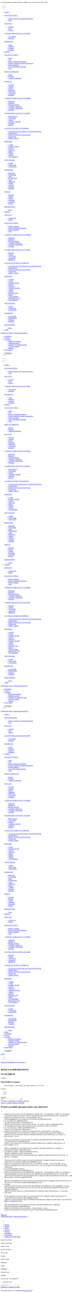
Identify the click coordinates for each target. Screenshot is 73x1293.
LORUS (10, 148)
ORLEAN (11, 150)
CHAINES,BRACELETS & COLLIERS (17, 113)
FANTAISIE (12, 175)
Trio (9, 60)
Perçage (10, 30)
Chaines (10, 120)
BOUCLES (8, 23)
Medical (10, 125)
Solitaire (10, 183)
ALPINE (11, 279)
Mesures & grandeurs (14, 341)
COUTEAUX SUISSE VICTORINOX (17, 128)
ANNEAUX (12, 218)
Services (7, 338)
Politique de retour (13, 343)
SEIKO (10, 152)
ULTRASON (12, 167)
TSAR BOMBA (13, 297)
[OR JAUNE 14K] (5, 1094)
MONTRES (8, 141)
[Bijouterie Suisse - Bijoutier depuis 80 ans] (14, 333)
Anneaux (11, 27)
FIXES (10, 88)
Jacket (10, 58)
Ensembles (11, 202)
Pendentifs (11, 200)
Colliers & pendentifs (14, 78)
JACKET (11, 85)
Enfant (7, 12)
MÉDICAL (11, 182)
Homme (7, 212)
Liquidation (8, 336)
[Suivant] (5, 1059)
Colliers (10, 198)
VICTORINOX (13, 157)
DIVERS (11, 110)
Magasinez (4, 1062)
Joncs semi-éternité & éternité (17, 67)
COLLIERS (12, 37)
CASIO (10, 145)
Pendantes (11, 90)
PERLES (7, 192)
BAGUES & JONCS (11, 15)
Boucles (10, 197)
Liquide (10, 163)
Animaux (11, 48)
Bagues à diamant (13, 226)
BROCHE (11, 173)
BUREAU (11, 103)
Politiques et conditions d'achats (10, 1287)
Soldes (7, 330)
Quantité (3, 1097)
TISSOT (11, 153)
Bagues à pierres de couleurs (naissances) (20, 18)
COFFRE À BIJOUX (15, 106)
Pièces (10, 210)
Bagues (10, 75)
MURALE (11, 101)
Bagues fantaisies (13, 65)
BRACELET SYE (14, 298)
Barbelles (11, 95)
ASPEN (10, 155)
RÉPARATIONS (10, 207)
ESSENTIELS (12, 133)
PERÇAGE (11, 91)
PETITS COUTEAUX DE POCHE (19, 135)
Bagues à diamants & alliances (17, 61)
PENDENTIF (9, 41)
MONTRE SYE (13, 293)
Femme (7, 52)
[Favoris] (70, 1114)
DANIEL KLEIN (13, 146)
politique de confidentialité (12, 1237)
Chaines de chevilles (14, 121)
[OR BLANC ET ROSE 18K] (5, 1092)
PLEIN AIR (12, 137)
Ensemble (11, 123)
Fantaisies (11, 50)
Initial (10, 176)
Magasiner (4, 1215)
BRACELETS (12, 116)
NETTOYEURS (10, 160)
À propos (7, 339)
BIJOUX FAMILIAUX (12, 72)
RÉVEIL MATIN (13, 105)
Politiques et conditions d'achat (17, 345)
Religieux (11, 46)
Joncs (10, 20)
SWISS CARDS (13, 138)
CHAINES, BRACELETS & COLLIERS (17, 33)
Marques (11, 348)
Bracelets (11, 38)
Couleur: (3, 1089)
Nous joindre (8, 350)
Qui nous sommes (13, 346)
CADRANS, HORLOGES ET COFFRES (18, 98)
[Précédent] (1, 1111)
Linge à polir (12, 165)
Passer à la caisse (6, 1103)
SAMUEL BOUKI (14, 288)
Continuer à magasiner (17, 1103)
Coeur (10, 45)
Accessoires (11, 93)
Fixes (10, 28)
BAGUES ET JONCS (11, 55)
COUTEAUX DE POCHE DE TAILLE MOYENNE (24, 131)
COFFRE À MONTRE (15, 108)
